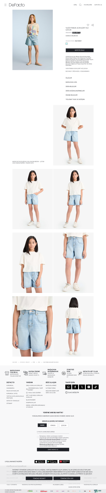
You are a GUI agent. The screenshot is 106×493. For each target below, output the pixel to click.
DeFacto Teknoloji (13, 400)
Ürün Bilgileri (71, 86)
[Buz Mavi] (66, 44)
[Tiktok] (96, 387)
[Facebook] (75, 387)
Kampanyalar (31, 402)
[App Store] (39, 461)
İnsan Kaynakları (13, 391)
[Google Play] (52, 461)
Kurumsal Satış (12, 393)
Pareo (39, 484)
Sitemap (9, 403)
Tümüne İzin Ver (66, 478)
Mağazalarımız (51, 385)
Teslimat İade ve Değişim (75, 99)
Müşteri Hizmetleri (52, 391)
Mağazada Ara (71, 82)
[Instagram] (89, 387)
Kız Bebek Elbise (58, 484)
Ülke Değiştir (73, 392)
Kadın (42, 425)
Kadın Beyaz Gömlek (91, 484)
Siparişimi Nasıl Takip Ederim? (35, 389)
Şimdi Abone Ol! (53, 449)
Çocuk (63, 425)
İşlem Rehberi (30, 400)
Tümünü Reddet (39, 478)
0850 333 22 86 (51, 392)
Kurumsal (10, 385)
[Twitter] (82, 387)
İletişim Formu (51, 388)
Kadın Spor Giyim (74, 487)
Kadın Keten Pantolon (29, 484)
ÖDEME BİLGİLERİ (71, 95)
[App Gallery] (64, 461)
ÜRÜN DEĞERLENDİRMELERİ (75, 91)
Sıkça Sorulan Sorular (34, 385)
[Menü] (5, 5)
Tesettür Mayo (12, 484)
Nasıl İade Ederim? (34, 392)
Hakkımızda (10, 388)
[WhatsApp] (68, 387)
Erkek (53, 425)
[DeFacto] (17, 4)
